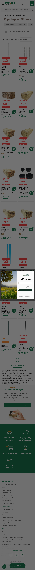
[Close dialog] (33, 272)
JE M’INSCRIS (25, 290)
